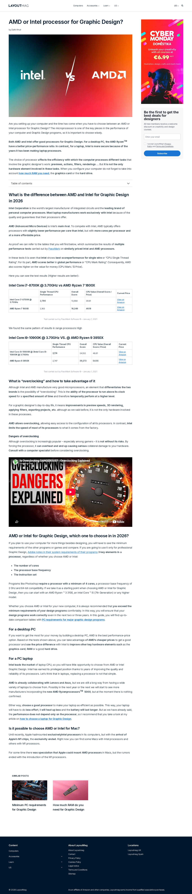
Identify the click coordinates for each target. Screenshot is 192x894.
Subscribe (162, 153)
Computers (78, 5)
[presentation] (29, 790)
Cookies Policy (74, 862)
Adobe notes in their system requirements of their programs (63, 552)
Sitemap (71, 873)
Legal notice (73, 866)
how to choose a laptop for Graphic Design (45, 718)
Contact (71, 854)
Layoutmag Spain (135, 854)
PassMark (54, 248)
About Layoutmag (76, 850)
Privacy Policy (74, 858)
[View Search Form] (182, 6)
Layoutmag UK (134, 850)
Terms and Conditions (164, 146)
